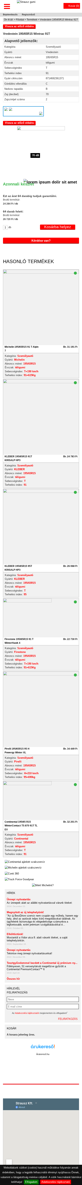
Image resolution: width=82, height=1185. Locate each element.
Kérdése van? (41, 240)
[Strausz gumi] (26, 6)
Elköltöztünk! (15, 934)
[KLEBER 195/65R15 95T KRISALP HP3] (41, 491)
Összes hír (13, 978)
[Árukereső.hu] (43, 1048)
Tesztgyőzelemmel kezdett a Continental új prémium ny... (42, 962)
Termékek (32, 19)
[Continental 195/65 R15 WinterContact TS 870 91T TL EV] (27, 800)
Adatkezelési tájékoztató (55, 1181)
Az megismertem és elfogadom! (39, 1013)
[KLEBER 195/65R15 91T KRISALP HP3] (41, 382)
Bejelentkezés (10, 14)
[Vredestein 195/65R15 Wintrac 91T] (41, 150)
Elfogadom (31, 1181)
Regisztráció (28, 14)
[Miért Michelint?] (43, 885)
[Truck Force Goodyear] (19, 879)
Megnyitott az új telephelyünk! (25, 912)
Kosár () (73, 5)
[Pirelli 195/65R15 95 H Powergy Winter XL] (41, 674)
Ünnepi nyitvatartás (18, 899)
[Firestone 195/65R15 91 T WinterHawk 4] (27, 617)
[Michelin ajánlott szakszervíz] (23, 868)
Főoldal (20, 19)
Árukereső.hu (42, 1054)
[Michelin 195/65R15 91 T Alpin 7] (41, 272)
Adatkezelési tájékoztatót (27, 1013)
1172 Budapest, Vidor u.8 (41, 1088)
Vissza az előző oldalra (19, 26)
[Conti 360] (12, 874)
